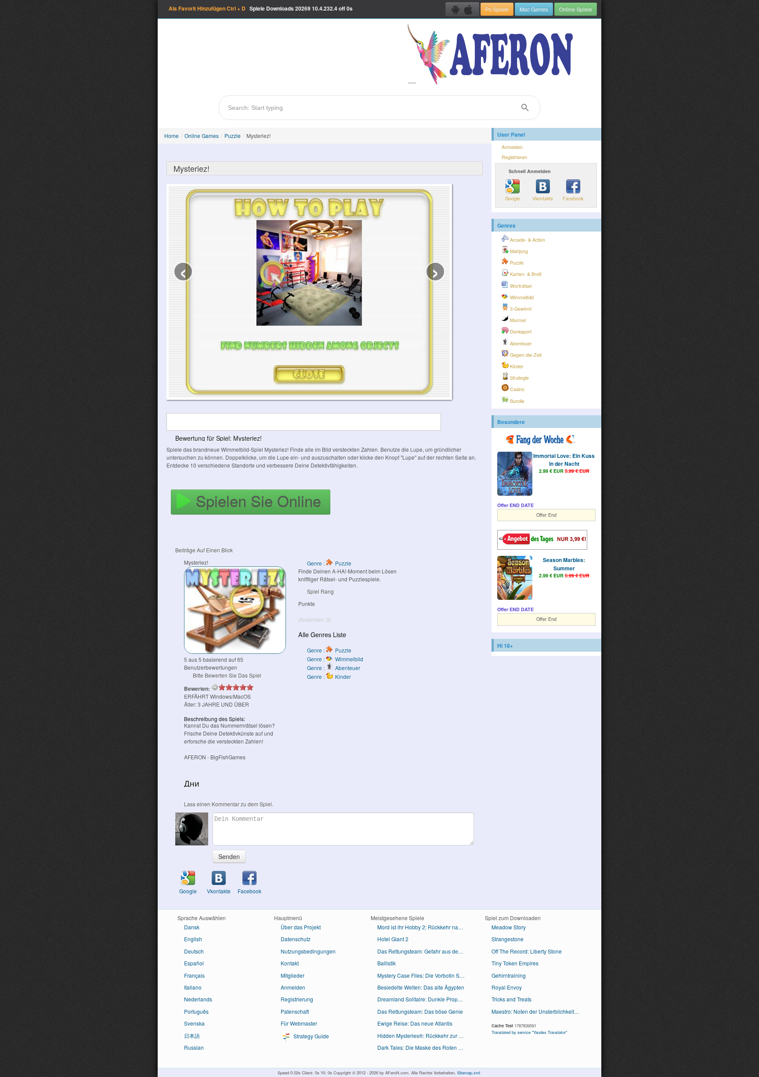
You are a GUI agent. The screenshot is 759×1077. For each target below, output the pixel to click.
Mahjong (518, 251)
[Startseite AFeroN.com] (492, 55)
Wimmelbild (521, 297)
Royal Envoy (507, 987)
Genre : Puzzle (329, 563)
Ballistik (386, 963)
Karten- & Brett (525, 274)
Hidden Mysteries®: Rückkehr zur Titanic (424, 1035)
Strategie (519, 377)
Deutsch (194, 951)
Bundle (516, 401)
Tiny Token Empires (515, 963)
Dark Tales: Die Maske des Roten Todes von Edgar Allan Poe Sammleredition (424, 1047)
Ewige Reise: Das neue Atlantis (414, 1023)
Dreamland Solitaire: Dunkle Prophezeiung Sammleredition (424, 999)
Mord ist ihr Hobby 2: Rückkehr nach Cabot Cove (424, 927)
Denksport (520, 331)
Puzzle (232, 135)
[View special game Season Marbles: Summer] (514, 579)
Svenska (194, 1023)
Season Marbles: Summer (564, 564)
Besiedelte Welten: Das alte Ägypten (420, 987)
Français (194, 975)
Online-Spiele (575, 9)
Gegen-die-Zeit (525, 355)
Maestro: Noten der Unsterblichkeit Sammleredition (539, 1011)
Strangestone (508, 939)
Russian (194, 1047)
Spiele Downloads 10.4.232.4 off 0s (261, 8)
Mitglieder (292, 975)
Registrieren (514, 157)
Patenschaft (295, 1011)
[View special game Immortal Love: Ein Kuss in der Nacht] (514, 474)
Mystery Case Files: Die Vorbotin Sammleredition (424, 975)
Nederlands (198, 999)
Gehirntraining (509, 975)
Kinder (516, 366)
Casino (516, 389)
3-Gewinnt (520, 308)
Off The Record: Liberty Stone (527, 951)
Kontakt (290, 963)
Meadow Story (509, 927)
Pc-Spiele (497, 9)
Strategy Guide (310, 1036)
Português (196, 1011)
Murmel (517, 320)
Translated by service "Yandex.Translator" (529, 1032)
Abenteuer (520, 343)
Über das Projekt (301, 927)
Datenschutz (296, 939)
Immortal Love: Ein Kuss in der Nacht (564, 460)
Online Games (201, 135)
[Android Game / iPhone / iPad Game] (462, 9)
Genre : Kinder (329, 676)
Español (194, 963)
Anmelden (512, 147)
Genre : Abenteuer (333, 667)
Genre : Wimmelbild (335, 659)
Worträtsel (520, 286)
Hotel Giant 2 (392, 939)
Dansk (191, 927)
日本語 (192, 1035)
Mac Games (534, 9)
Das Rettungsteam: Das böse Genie (420, 1011)
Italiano (193, 987)
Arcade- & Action (527, 239)
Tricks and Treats (511, 999)
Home (171, 135)
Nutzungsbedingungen (308, 951)
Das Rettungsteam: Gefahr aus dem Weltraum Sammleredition (424, 951)
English (193, 939)
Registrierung (297, 999)
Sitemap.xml (468, 1073)
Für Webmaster (299, 1023)
